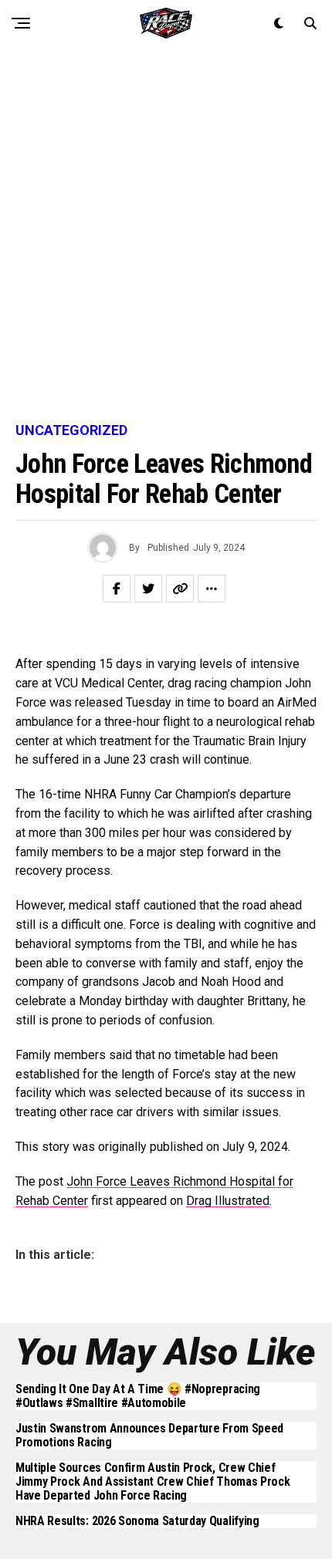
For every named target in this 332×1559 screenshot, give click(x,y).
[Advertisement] (166, 235)
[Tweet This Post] (148, 588)
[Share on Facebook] (116, 588)
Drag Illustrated (227, 1200)
